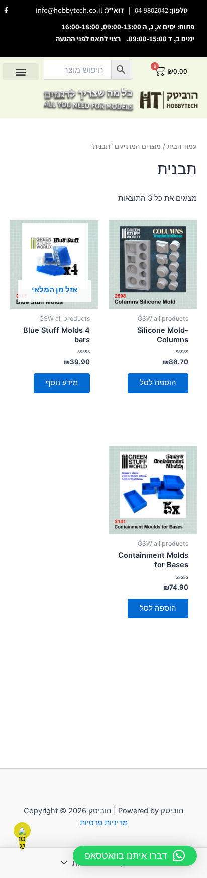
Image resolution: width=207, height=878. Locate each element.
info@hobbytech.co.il (69, 10)
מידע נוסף (62, 382)
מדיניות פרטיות (104, 822)
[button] (21, 71)
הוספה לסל (158, 382)
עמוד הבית (182, 146)
